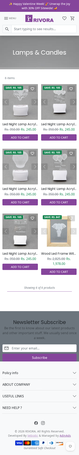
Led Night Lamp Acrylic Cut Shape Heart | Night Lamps (59, 124)
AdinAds (65, 435)
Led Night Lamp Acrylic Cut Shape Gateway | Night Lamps (20, 254)
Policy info (10, 373)
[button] (64, 18)
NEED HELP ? (12, 407)
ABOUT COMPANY (16, 384)
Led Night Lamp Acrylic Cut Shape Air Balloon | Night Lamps (20, 189)
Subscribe (39, 357)
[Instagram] (43, 423)
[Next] (34, 102)
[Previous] (5, 102)
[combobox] (44, 29)
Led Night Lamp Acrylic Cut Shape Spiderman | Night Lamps (20, 124)
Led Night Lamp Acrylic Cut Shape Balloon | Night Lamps (59, 189)
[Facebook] (36, 423)
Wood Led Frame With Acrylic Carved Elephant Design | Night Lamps (59, 254)
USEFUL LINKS (13, 396)
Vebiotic (32, 435)
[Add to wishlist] (32, 89)
